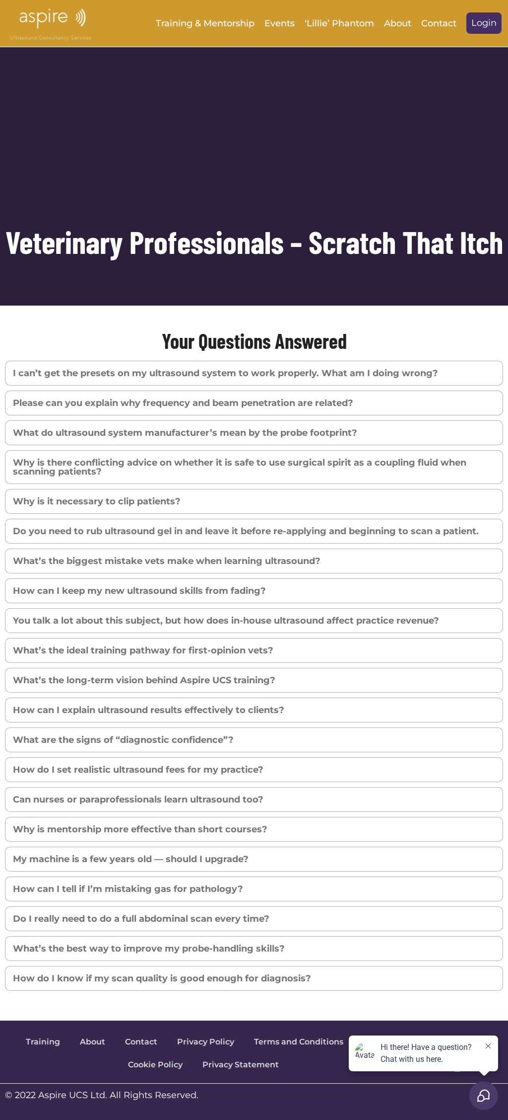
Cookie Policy (155, 1064)
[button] (484, 23)
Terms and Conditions (298, 1041)
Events (279, 23)
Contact (438, 23)
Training (43, 1041)
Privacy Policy (205, 1041)
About (397, 23)
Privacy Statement (240, 1064)
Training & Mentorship (205, 23)
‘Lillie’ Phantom (339, 23)
